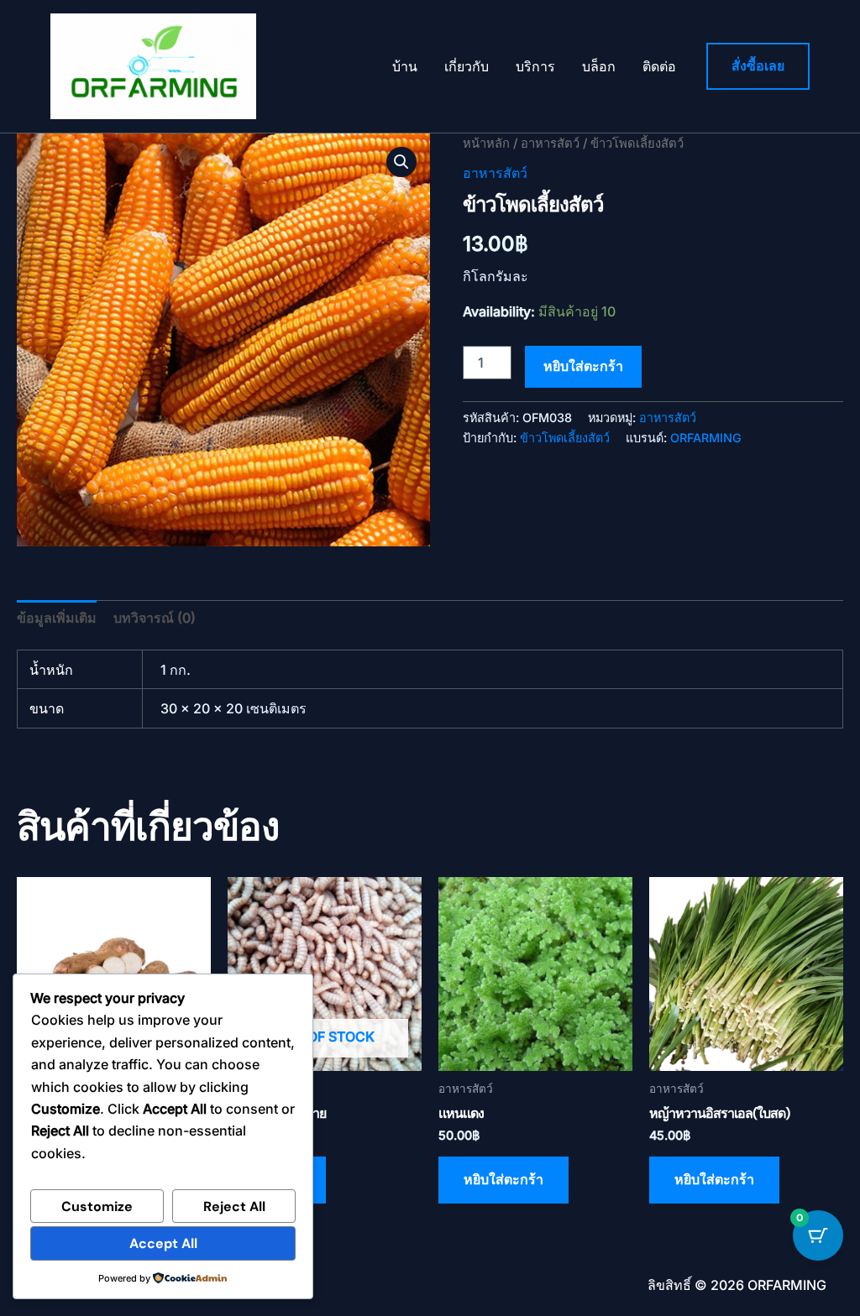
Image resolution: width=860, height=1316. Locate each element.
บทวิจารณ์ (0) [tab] (154, 617)
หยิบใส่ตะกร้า (583, 366)
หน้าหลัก (486, 143)
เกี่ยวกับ (466, 66)
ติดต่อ (659, 66)
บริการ (535, 66)
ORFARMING (706, 438)
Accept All (163, 1243)
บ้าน (404, 66)
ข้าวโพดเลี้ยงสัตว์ (565, 438)
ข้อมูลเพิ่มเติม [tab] (57, 617)
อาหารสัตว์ (550, 143)
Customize (97, 1206)
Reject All (234, 1206)
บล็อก (599, 66)
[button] (758, 66)
